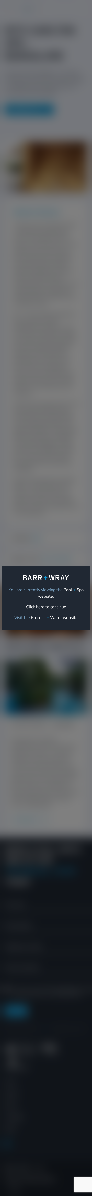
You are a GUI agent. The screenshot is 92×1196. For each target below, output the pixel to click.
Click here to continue (46, 607)
